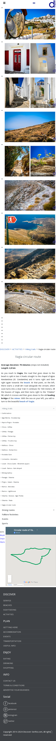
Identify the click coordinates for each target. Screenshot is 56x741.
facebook (12, 703)
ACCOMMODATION (12, 632)
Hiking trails (30, 349)
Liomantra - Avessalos (9, 459)
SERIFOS (7, 600)
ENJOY (7, 652)
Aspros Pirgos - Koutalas (10, 422)
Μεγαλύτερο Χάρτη (2, 538)
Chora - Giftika (7, 427)
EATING (6, 658)
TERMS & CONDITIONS (13, 685)
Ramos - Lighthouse (9, 491)
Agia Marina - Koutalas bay (11, 418)
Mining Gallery (7, 473)
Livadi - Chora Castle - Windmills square (15, 464)
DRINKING (8, 663)
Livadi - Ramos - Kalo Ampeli (12, 468)
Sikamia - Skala (7, 500)
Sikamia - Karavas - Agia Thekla (12, 496)
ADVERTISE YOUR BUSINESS (16, 690)
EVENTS (7, 636)
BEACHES (7, 605)
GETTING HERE (10, 627)
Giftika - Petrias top (8, 436)
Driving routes (8, 510)
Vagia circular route (9, 505)
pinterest (12, 709)
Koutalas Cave (7, 454)
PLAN (6, 621)
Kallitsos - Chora (7, 445)
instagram (12, 715)
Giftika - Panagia (7, 432)
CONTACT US (9, 680)
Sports (5, 523)
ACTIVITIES (17, 349)
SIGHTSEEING (9, 609)
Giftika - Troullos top (9, 441)
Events (5, 519)
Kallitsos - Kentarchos (9, 450)
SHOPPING (8, 667)
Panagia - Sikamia (8, 477)
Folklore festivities (10, 514)
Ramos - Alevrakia (8, 487)
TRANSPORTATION (12, 641)
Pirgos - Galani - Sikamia (10, 482)
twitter (11, 721)
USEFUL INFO (9, 645)
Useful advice (6, 413)
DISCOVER (5, 349)
